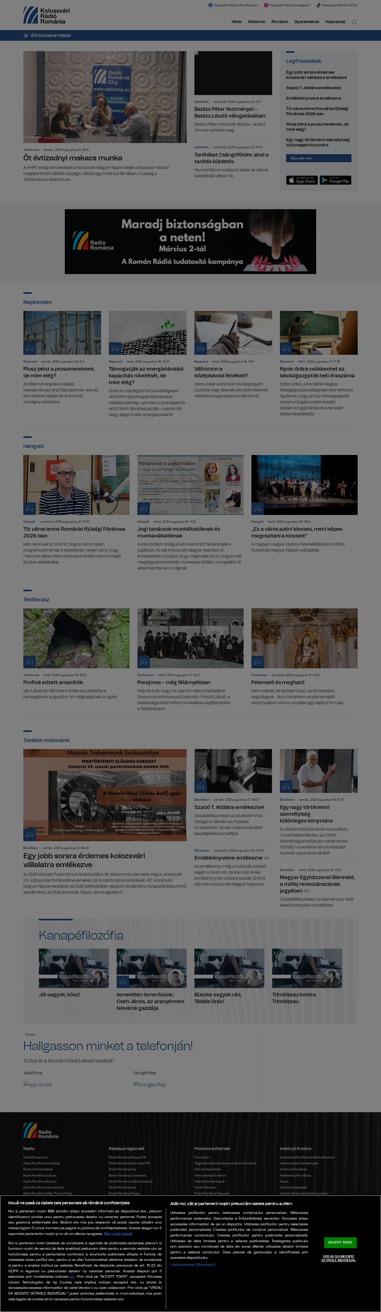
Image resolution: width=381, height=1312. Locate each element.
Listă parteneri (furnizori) (192, 1265)
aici (72, 1277)
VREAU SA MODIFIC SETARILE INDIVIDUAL (338, 1258)
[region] (190, 1253)
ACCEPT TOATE (340, 1242)
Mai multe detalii (118, 1234)
